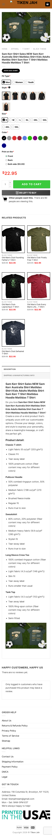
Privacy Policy (9, 730)
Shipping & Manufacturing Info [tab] (19, 375)
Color (5, 132)
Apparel (15, 49)
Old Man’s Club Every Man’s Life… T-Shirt (36, 305)
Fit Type (6, 76)
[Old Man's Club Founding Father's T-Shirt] (13, 239)
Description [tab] (10, 369)
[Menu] (3, 4)
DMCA (5, 772)
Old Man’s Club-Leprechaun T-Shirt (10, 305)
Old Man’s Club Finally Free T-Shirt (37, 258)
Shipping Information (12, 761)
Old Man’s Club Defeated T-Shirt (13, 352)
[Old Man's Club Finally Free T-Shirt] (38, 239)
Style (6, 87)
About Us (6, 720)
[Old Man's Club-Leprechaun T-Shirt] (13, 286)
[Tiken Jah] (26, 4)
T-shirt (26, 49)
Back (10, 160)
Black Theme (39, 49)
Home (4, 49)
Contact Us (7, 756)
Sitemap (6, 741)
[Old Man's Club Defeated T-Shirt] (13, 332)
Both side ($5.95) (16, 164)
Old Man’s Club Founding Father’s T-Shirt (13, 258)
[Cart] (47, 4)
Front (10, 156)
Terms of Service (10, 736)
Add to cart (32, 184)
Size (4, 113)
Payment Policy (10, 766)
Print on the (8, 151)
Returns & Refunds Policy (15, 725)
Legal (4, 777)
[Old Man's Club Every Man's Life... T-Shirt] (38, 286)
